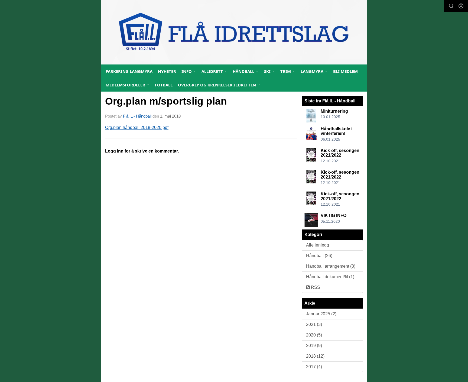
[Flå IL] (234, 32)
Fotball (164, 85)
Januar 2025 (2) (321, 314)
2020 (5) (314, 335)
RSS (315, 287)
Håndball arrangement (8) (330, 266)
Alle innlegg (317, 245)
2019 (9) (314, 345)
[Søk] (451, 6)
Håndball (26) (319, 255)
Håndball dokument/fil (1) (330, 276)
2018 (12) (315, 356)
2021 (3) (314, 324)
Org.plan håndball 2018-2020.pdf (136, 127)
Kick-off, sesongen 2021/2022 (340, 153)
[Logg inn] (461, 6)
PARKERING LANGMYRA (129, 71)
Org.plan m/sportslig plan (166, 101)
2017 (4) (314, 366)
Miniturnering (334, 111)
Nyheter (167, 71)
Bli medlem (345, 71)
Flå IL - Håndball (137, 116)
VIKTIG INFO (333, 215)
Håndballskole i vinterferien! (336, 131)
